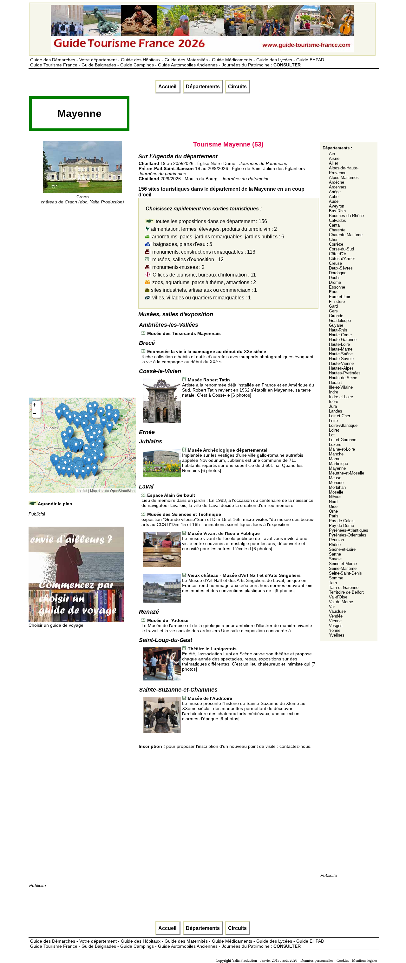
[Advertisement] (245, 115)
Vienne (335, 620)
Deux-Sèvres (341, 268)
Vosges (336, 625)
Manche (336, 454)
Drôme (335, 282)
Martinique (338, 463)
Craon (82, 199)
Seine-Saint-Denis (345, 573)
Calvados (337, 220)
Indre (333, 392)
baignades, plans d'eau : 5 (182, 244)
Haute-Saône (341, 354)
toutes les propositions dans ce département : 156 (210, 221)
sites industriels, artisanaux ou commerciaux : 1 (203, 290)
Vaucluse (337, 611)
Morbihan (337, 487)
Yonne (334, 630)
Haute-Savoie (341, 358)
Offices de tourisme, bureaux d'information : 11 (203, 274)
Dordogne (337, 272)
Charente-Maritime (346, 234)
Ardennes (337, 187)
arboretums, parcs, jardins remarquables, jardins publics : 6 (217, 236)
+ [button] (34, 404)
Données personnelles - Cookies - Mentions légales (338, 960)
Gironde (336, 315)
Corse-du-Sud (341, 249)
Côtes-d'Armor (342, 258)
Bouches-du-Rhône (346, 215)
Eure (333, 292)
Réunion (336, 539)
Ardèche (336, 182)
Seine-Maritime (343, 568)
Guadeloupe (340, 320)
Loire (333, 420)
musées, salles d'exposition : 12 (187, 259)
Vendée (336, 616)
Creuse (335, 263)
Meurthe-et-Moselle (346, 473)
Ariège (335, 191)
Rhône (335, 544)
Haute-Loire (339, 344)
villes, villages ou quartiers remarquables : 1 (201, 297)
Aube (333, 196)
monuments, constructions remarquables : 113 (203, 252)
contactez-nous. (295, 746)
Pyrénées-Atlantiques (348, 530)
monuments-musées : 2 (178, 267)
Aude (333, 201)
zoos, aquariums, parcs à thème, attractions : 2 (203, 282)
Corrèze (336, 244)
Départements (203, 86)
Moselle (336, 492)
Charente (337, 230)
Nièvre (335, 497)
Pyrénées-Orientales (347, 535)
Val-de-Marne (341, 601)
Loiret (334, 430)
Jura (333, 406)
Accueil (168, 86)
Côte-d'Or (337, 253)
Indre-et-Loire (341, 396)
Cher (333, 239)
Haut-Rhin (338, 330)
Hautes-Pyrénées (345, 373)
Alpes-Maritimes (344, 177)
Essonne (337, 287)
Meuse (335, 477)
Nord (333, 501)
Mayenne (337, 468)
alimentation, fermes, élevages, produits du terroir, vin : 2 (213, 229)
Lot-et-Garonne (342, 439)
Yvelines (336, 635)
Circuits (237, 86)
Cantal (335, 225)
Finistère (337, 301)
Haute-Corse (340, 334)
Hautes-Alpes (341, 368)
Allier (333, 163)
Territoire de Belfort (346, 592)
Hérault (335, 382)
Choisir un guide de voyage (56, 625)
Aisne (334, 158)
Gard (333, 306)
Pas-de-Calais (342, 520)
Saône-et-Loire (342, 549)
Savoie (335, 559)
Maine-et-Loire (342, 449)
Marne (334, 458)
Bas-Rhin (337, 210)
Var (332, 606)
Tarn (333, 582)
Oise (333, 506)
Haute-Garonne (343, 339)
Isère (333, 401)
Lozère (335, 444)
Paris (333, 516)
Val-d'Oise (338, 597)
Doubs (335, 277)
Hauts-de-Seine (343, 377)
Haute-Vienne (341, 363)
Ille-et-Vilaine (341, 387)
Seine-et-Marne (343, 563)
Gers (333, 311)
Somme (336, 578)
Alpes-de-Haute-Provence (343, 170)
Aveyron (336, 206)
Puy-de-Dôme (341, 525)
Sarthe (335, 554)
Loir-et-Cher (339, 415)
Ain (332, 153)
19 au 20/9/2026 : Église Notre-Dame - (213, 163)
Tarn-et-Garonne (343, 587)
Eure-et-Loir (339, 296)
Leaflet (82, 490)
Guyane (336, 325)
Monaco (336, 482)
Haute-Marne (340, 349)
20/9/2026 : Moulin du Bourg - (204, 178)
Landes (335, 411)
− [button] (34, 413)
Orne (333, 511)
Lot (332, 435)
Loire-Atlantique (343, 425)
